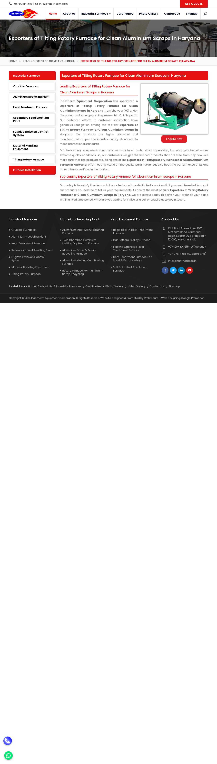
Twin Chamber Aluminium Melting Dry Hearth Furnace (80, 241)
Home (53, 14)
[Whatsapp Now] (8, 755)
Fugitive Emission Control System (30, 133)
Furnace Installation (27, 170)
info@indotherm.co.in (53, 4)
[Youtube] (189, 270)
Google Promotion (192, 298)
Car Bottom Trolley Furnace (131, 240)
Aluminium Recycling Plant (31, 97)
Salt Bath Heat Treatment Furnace (130, 269)
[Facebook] (165, 270)
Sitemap (192, 14)
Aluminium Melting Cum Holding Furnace (83, 262)
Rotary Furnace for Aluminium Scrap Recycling (82, 272)
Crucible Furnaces (25, 86)
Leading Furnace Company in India (49, 61)
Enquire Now (174, 139)
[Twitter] (173, 270)
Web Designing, (171, 298)
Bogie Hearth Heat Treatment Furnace (133, 231)
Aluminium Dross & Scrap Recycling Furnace (79, 252)
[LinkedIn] (181, 270)
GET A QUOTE (194, 4)
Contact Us (172, 14)
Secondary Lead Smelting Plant (31, 119)
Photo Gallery (148, 14)
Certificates (124, 14)
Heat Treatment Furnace (30, 107)
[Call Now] (7, 743)
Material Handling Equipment (25, 147)
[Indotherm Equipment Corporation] (24, 13)
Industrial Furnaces (95, 14)
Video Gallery (136, 286)
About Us (69, 14)
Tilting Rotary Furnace (28, 159)
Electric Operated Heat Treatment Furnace (128, 248)
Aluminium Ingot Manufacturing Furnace (83, 231)
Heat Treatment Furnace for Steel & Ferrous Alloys (132, 258)
